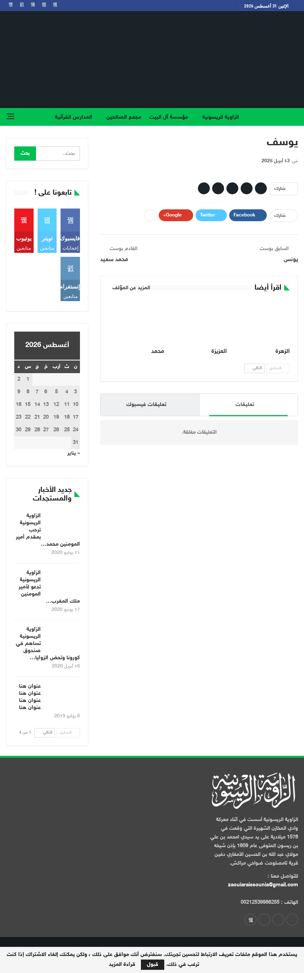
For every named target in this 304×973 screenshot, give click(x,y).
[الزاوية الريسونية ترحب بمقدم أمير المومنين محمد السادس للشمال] (63, 525)
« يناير (73, 453)
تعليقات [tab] (245, 404)
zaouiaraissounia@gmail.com (263, 885)
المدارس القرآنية (73, 117)
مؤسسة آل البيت (168, 117)
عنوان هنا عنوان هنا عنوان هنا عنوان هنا (30, 697)
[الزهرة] (262, 321)
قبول (152, 964)
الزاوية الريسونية (220, 117)
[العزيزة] (199, 321)
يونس (291, 259)
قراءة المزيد (122, 964)
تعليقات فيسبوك (146, 404)
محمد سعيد (114, 259)
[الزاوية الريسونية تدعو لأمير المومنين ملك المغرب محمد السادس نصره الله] (63, 582)
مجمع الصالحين (123, 117)
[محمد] (136, 321)
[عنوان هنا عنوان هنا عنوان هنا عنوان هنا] (63, 695)
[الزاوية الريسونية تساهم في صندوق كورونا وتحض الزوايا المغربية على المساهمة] (63, 638)
